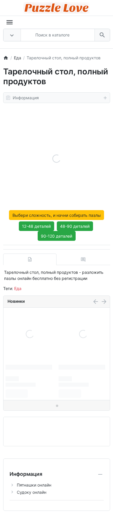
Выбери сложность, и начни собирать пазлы (56, 215)
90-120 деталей (56, 236)
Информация (26, 97)
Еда (17, 288)
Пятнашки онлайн (34, 484)
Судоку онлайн (31, 492)
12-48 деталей (36, 226)
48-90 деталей (75, 226)
